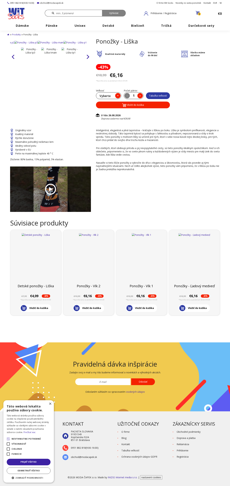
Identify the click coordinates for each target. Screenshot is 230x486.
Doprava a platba (186, 438)
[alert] (28, 441)
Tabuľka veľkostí (158, 95)
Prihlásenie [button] (182, 450)
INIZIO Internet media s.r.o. (123, 477)
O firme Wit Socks (164, 3)
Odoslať (143, 381)
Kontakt (207, 3)
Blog (123, 438)
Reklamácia (183, 444)
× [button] (50, 404)
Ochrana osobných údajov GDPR (139, 456)
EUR (215, 3)
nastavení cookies (151, 477)
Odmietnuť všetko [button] (29, 470)
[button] (160, 13)
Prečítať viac (30, 432)
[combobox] (108, 95)
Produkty (16, 34)
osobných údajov (135, 391)
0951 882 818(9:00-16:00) (22, 3)
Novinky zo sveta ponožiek (188, 3)
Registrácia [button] (183, 456)
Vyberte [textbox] (105, 96)
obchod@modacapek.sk (51, 3)
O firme (125, 431)
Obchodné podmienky (189, 431)
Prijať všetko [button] (29, 461)
